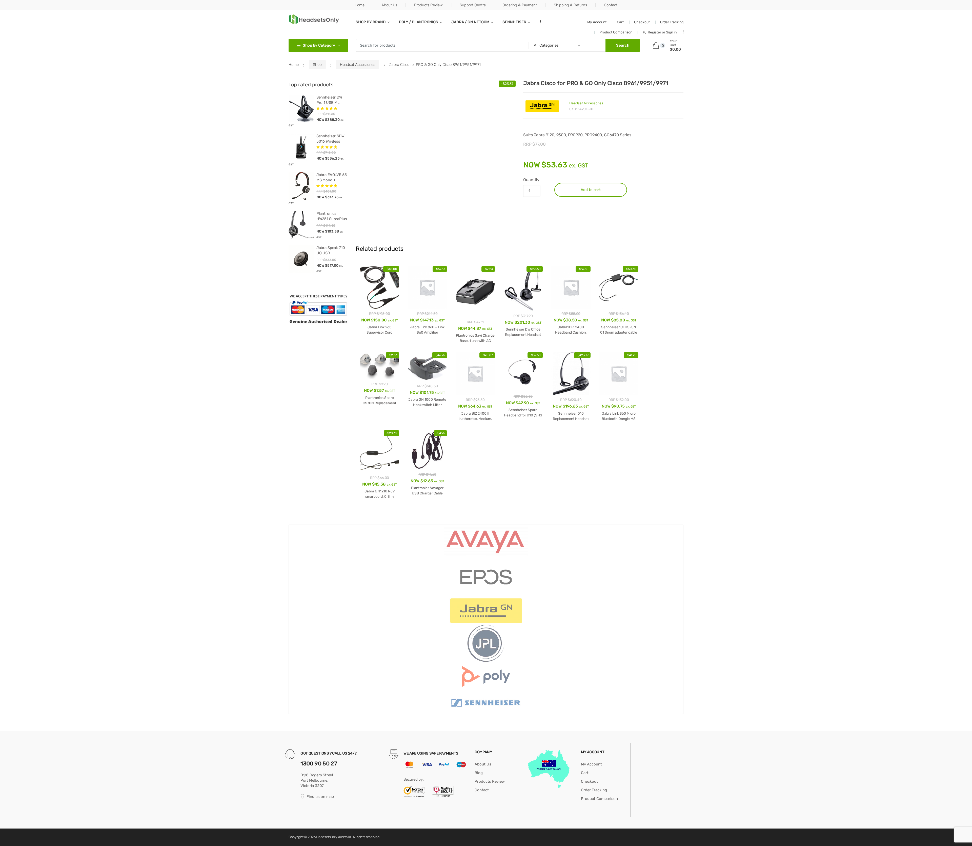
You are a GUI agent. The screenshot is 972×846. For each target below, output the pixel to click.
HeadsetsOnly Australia (333, 837)
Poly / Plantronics (418, 22)
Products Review (428, 5)
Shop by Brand (371, 22)
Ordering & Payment (519, 5)
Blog (479, 773)
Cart (620, 22)
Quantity (531, 179)
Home (359, 5)
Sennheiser (514, 22)
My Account (596, 22)
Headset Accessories (357, 64)
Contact (610, 5)
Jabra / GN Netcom (470, 22)
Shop (317, 64)
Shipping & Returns (570, 5)
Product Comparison (615, 32)
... (538, 22)
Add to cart (591, 189)
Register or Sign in (662, 32)
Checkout (642, 22)
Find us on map (320, 796)
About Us (389, 5)
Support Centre (473, 5)
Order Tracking (671, 22)
